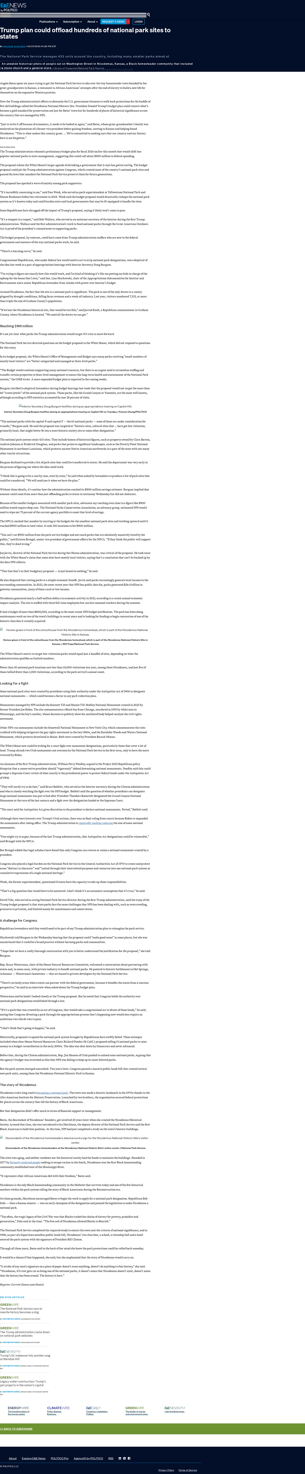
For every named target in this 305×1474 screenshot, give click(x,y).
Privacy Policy (166, 1470)
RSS (110, 1458)
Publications (47, 21)
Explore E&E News (34, 1458)
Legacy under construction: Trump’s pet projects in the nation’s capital (23, 1383)
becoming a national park (52, 1092)
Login (139, 21)
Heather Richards (14, 46)
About (91, 21)
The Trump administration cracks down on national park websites (25, 1334)
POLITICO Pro (59, 1458)
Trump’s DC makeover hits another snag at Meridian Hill (25, 1357)
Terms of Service (187, 1470)
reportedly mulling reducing (96, 823)
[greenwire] (10, 1304)
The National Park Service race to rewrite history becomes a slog (21, 1310)
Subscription (71, 21)
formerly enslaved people (25, 1162)
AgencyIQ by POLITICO (88, 1458)
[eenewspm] (11, 1351)
